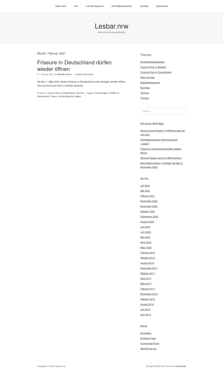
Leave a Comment (84, 74)
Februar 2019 (147, 252)
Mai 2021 (145, 190)
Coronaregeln (101, 92)
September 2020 (149, 216)
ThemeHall (180, 366)
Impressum (162, 6)
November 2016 (149, 294)
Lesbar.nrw (111, 26)
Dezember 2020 (149, 201)
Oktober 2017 (147, 273)
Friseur (53, 96)
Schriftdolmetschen (122, 6)
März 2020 (146, 247)
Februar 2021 (147, 196)
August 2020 (147, 221)
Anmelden (145, 333)
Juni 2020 (145, 232)
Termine (80, 92)
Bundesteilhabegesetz (152, 62)
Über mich (60, 6)
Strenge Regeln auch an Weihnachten (160, 158)
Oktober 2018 (147, 258)
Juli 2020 (145, 227)
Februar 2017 (147, 289)
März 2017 (146, 283)
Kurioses (145, 87)
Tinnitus (144, 98)
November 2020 (149, 206)
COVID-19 (114, 92)
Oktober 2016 (147, 299)
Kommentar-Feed (149, 343)
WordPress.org (148, 348)
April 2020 (145, 242)
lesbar (78, 96)
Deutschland (43, 96)
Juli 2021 (145, 185)
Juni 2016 (145, 314)
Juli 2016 (145, 309)
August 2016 (147, 304)
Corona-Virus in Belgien (153, 67)
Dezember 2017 (149, 268)
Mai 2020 (145, 237)
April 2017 (145, 278)
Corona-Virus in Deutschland (61, 92)
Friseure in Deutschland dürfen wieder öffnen (74, 65)
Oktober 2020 (147, 211)
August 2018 (147, 263)
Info (76, 6)
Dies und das (147, 77)
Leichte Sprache (95, 6)
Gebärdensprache (150, 82)
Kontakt (144, 6)
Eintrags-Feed (148, 338)
